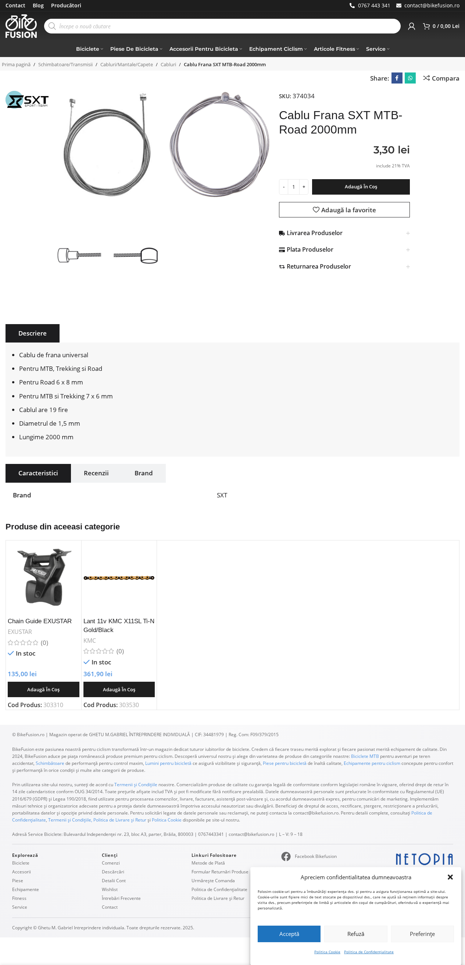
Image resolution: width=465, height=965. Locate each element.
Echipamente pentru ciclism (372, 763)
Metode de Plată (208, 863)
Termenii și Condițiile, (70, 820)
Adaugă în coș (361, 186)
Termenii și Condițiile (135, 784)
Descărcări (113, 872)
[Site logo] (21, 25)
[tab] (33, 333)
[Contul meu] (411, 26)
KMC (89, 640)
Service (19, 907)
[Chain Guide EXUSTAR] (43, 578)
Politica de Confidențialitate (369, 951)
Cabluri (168, 64)
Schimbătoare (50, 763)
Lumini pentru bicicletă (168, 763)
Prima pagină (16, 64)
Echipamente (25, 889)
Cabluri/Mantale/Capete (126, 64)
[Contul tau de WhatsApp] (410, 78)
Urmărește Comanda (213, 880)
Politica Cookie (327, 951)
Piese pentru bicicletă (285, 763)
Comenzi (111, 863)
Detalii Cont (114, 880)
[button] (450, 877)
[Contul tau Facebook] (397, 78)
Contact (110, 907)
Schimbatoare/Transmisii (65, 64)
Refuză (355, 933)
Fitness (19, 898)
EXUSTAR (20, 632)
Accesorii (21, 872)
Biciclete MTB (364, 756)
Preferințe (422, 933)
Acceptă (289, 933)
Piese (17, 880)
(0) (44, 642)
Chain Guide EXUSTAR (40, 621)
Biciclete (20, 863)
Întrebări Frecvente (121, 898)
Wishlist (110, 889)
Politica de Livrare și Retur (119, 820)
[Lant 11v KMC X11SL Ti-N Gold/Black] (119, 578)
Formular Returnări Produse (220, 872)
